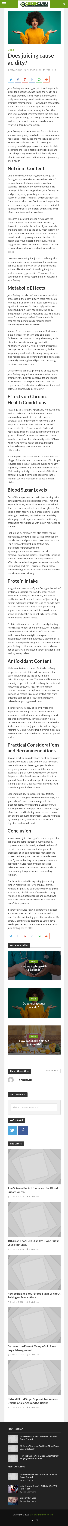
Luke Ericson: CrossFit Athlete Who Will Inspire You (38, 1487)
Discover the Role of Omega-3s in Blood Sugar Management (32, 1348)
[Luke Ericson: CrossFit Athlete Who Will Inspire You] (13, 1488)
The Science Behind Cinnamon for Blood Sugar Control (33, 1190)
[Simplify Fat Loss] (13, 1500)
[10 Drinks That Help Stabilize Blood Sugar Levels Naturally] (34, 1219)
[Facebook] (23, 1130)
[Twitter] (12, 1130)
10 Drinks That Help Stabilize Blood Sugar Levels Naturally (33, 1242)
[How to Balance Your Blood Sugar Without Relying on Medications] (34, 1272)
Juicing (11, 50)
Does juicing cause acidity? (34, 1005)
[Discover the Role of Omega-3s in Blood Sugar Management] (34, 1324)
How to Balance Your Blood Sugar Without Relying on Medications (34, 1295)
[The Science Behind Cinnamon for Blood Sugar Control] (34, 1166)
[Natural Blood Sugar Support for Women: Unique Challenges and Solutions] (34, 1377)
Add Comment (33, 69)
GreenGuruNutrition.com (41, 1514)
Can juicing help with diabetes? (34, 968)
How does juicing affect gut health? (34, 1042)
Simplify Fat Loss (28, 1498)
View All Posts (52, 1071)
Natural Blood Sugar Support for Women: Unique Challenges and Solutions (33, 1400)
